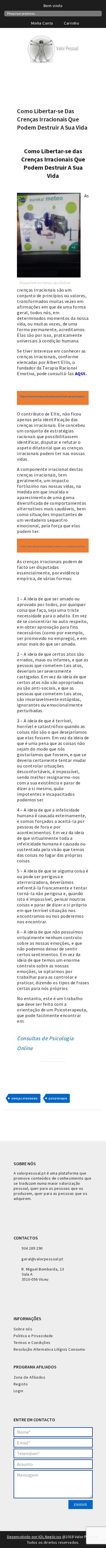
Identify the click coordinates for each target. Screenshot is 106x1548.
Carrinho (71, 23)
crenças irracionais (24, 1098)
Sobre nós (23, 1328)
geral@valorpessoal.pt (42, 1258)
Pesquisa (98, 13)
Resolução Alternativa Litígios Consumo (49, 1349)
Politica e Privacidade (33, 1335)
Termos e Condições (32, 1342)
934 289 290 (32, 1248)
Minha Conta (41, 23)
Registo (21, 1384)
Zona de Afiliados (30, 1377)
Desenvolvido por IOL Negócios (34, 1536)
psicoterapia (58, 1098)
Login (18, 1390)
